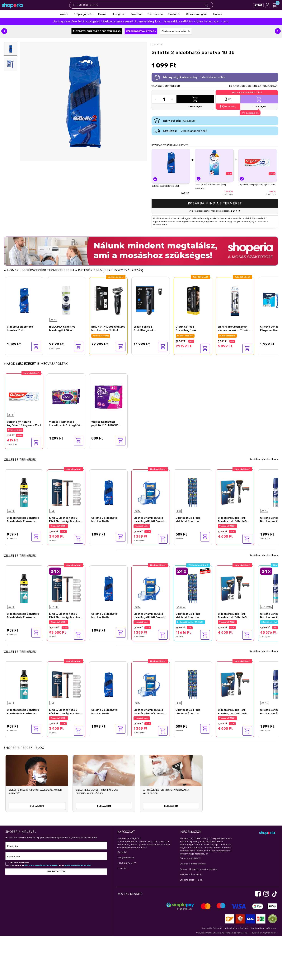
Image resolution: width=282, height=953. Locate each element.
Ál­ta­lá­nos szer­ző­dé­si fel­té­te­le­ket (41, 865)
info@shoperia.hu (126, 857)
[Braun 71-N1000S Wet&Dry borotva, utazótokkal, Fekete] (108, 299)
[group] (37, 785)
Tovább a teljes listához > (264, 459)
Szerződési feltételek (212, 928)
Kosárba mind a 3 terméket (215, 203)
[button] (4, 31)
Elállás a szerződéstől (190, 858)
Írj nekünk (122, 868)
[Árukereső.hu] (271, 919)
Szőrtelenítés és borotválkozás (97, 31)
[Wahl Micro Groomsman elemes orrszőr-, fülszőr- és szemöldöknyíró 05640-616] (235, 299)
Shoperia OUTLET (58, 526)
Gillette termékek (20, 460)
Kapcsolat (122, 852)
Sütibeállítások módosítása (263, 928)
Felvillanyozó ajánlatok (187, 336)
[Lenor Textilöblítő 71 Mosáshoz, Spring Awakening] (214, 163)
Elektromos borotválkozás (176, 31)
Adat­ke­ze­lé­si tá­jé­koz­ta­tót (77, 865)
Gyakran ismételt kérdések (193, 864)
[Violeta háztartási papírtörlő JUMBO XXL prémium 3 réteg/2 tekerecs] (108, 396)
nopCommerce (269, 933)
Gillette (157, 44)
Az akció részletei (101, 336)
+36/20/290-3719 (126, 863)
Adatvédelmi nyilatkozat (237, 928)
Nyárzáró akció (15, 430)
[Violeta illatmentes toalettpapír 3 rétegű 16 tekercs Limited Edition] (66, 396)
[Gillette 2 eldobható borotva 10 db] (171, 163)
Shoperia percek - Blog (191, 880)
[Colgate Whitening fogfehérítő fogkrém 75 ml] (257, 163)
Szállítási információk (190, 874)
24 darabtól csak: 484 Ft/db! (190, 622)
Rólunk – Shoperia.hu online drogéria (198, 869)
